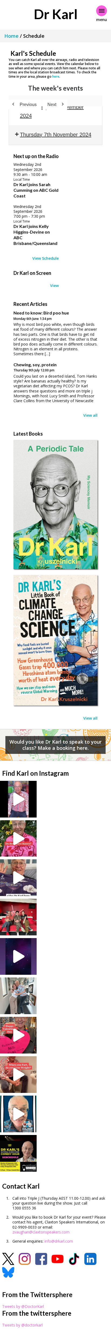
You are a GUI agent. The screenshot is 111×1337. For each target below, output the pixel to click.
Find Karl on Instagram (35, 773)
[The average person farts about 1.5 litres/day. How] (18, 1074)
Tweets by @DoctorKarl (23, 1306)
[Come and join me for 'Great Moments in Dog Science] (18, 1114)
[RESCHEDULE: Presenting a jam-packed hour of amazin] (18, 1153)
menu (101, 19)
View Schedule (45, 258)
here (55, 76)
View (54, 285)
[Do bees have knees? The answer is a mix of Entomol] (18, 838)
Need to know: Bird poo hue (41, 312)
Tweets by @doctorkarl (22, 1325)
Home (11, 36)
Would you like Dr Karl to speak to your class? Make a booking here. (55, 744)
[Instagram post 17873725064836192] (18, 956)
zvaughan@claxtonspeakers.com (41, 1232)
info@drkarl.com (58, 1241)
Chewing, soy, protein (35, 364)
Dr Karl (56, 14)
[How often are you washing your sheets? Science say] (18, 877)
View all (90, 415)
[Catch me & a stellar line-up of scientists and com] (18, 799)
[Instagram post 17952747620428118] (18, 1035)
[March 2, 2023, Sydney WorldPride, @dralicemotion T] (18, 917)
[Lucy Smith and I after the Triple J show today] (18, 995)
